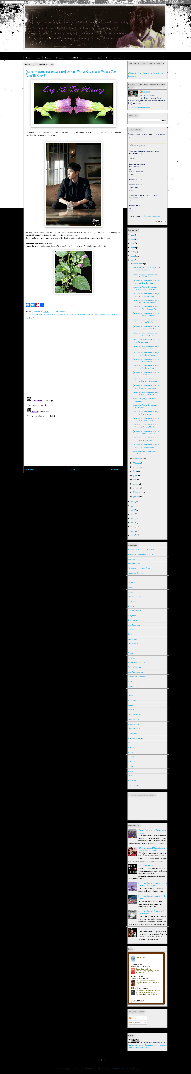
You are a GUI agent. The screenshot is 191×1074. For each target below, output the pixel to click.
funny (130, 695)
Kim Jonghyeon (134, 610)
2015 (133, 514)
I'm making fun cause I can (139, 568)
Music (38, 58)
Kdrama (48, 58)
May (135, 479)
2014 (133, 518)
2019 (133, 260)
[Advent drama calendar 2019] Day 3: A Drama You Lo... (146, 432)
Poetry (131, 653)
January (136, 496)
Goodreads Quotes (161, 221)
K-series (131, 606)
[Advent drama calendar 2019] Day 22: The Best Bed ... (146, 281)
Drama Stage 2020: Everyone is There (152, 831)
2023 (133, 243)
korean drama (87, 314)
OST (130, 648)
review (130, 766)
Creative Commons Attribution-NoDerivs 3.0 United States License (147, 1046)
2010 (133, 535)
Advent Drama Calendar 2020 (141, 549)
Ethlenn (146, 91)
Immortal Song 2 (135, 573)
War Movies (117, 58)
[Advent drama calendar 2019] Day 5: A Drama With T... (146, 419)
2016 (133, 510)
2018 (133, 501)
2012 (133, 526)
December (137, 263)
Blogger (136, 1068)
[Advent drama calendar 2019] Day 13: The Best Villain (146, 353)
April (136, 484)
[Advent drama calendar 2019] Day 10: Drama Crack (146, 373)
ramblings (132, 761)
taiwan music (133, 785)
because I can (133, 686)
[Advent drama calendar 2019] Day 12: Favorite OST (146, 360)
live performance (135, 738)
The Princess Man (135, 672)
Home (28, 58)
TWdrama (59, 58)
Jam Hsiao (132, 582)
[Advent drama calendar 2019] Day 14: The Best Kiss (146, 347)
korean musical (134, 728)
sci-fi (130, 775)
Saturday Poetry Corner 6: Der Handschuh (152, 912)
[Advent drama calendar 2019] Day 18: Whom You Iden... (146, 314)
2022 (133, 247)
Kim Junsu (132, 615)
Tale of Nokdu (111, 314)
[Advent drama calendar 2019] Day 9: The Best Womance (146, 380)
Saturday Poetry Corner (139, 662)
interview (132, 700)
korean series (99, 314)
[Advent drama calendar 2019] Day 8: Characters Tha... (146, 386)
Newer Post (31, 469)
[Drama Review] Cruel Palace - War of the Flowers (152, 849)
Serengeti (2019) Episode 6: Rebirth (145, 399)
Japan (130, 587)
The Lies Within (32, 317)
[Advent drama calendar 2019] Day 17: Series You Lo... (146, 321)
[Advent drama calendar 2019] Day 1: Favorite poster (146, 445)
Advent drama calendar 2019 (43, 314)
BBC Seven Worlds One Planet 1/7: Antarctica (147, 340)
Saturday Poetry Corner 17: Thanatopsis (145, 406)
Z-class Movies (103, 58)
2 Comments (61, 311)
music (130, 742)
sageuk (130, 771)
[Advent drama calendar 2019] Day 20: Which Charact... (146, 301)
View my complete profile (139, 107)
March (136, 488)
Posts (133, 1018)
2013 (133, 522)
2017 (133, 506)
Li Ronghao (133, 643)
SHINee (131, 658)
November (138, 458)
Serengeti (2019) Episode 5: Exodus (145, 452)
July (135, 471)
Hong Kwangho (134, 563)
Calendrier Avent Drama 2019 (69, 314)
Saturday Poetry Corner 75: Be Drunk (152, 897)
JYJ (129, 577)
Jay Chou (132, 592)
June (135, 475)
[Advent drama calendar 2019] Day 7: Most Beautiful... (146, 393)
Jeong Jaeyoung (134, 596)
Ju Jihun (131, 601)
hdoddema (117, 1068)
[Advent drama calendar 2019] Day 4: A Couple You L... (146, 426)
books (130, 690)
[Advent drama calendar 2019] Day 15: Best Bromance (146, 334)
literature (132, 733)
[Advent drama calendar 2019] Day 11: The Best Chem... (146, 366)
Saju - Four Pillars (146, 929)
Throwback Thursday (137, 676)
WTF (130, 681)
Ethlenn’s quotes (137, 145)
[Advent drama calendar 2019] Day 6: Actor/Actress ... (146, 412)
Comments (136, 1022)
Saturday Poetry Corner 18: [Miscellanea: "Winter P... (145, 288)
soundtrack (133, 780)
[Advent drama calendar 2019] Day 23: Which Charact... (146, 275)
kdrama (131, 705)
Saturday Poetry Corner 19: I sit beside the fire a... (147, 268)
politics (131, 756)
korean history (134, 714)
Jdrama (89, 58)
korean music (133, 724)
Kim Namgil (133, 620)
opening (131, 752)
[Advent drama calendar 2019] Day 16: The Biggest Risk (146, 327)
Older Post (116, 469)
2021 (133, 251)
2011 (133, 531)
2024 (133, 239)
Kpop (130, 634)
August (136, 467)
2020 (133, 256)
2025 (133, 235)
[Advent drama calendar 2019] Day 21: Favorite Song (146, 294)
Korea (130, 629)
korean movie (133, 719)
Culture (131, 559)
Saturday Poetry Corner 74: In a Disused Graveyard (152, 884)
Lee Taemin (133, 639)
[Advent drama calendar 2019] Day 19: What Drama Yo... (146, 307)
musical (131, 747)
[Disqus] (73, 358)
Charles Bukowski (152, 216)
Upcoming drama (145, 865)
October (137, 463)
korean (131, 709)
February (137, 492)
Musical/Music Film (75, 58)
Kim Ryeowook (134, 625)
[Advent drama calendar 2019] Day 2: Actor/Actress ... (146, 439)
